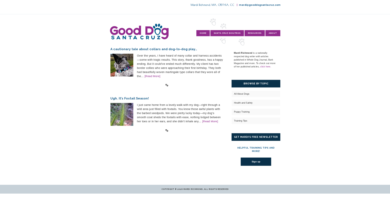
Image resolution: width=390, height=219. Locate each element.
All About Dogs (242, 93)
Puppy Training (242, 111)
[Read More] (152, 76)
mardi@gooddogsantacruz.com (259, 4)
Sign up (256, 161)
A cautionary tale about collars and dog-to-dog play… (153, 49)
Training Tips (240, 120)
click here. (265, 66)
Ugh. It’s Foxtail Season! (129, 98)
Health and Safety (243, 102)
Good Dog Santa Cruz (139, 31)
